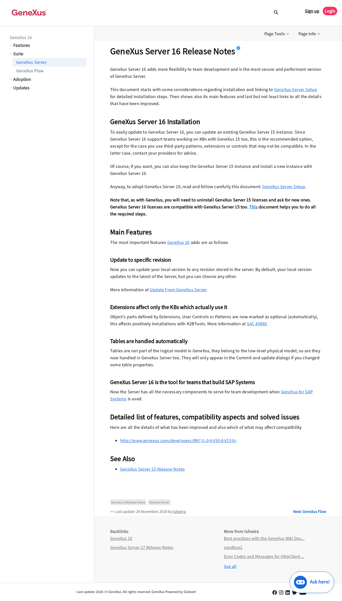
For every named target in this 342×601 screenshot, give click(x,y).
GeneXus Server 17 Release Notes (141, 547)
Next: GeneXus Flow (309, 511)
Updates (21, 88)
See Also (122, 458)
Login (330, 11)
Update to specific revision (140, 259)
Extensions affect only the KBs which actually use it (168, 307)
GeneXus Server (31, 62)
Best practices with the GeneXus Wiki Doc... (264, 538)
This (253, 207)
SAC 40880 (257, 324)
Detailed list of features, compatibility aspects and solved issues (204, 416)
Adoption (22, 79)
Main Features (131, 231)
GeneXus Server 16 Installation (155, 121)
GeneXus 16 (21, 37)
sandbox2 (233, 547)
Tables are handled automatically (149, 341)
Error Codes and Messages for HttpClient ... (264, 556)
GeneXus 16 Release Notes (128, 502)
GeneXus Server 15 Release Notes (152, 469)
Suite (18, 54)
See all (230, 566)
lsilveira (179, 511)
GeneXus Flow (30, 71)
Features (21, 45)
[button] (277, 33)
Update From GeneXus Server (178, 289)
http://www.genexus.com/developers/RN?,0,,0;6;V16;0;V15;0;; (178, 440)
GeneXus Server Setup (295, 89)
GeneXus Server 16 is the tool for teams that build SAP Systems (182, 382)
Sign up (312, 11)
